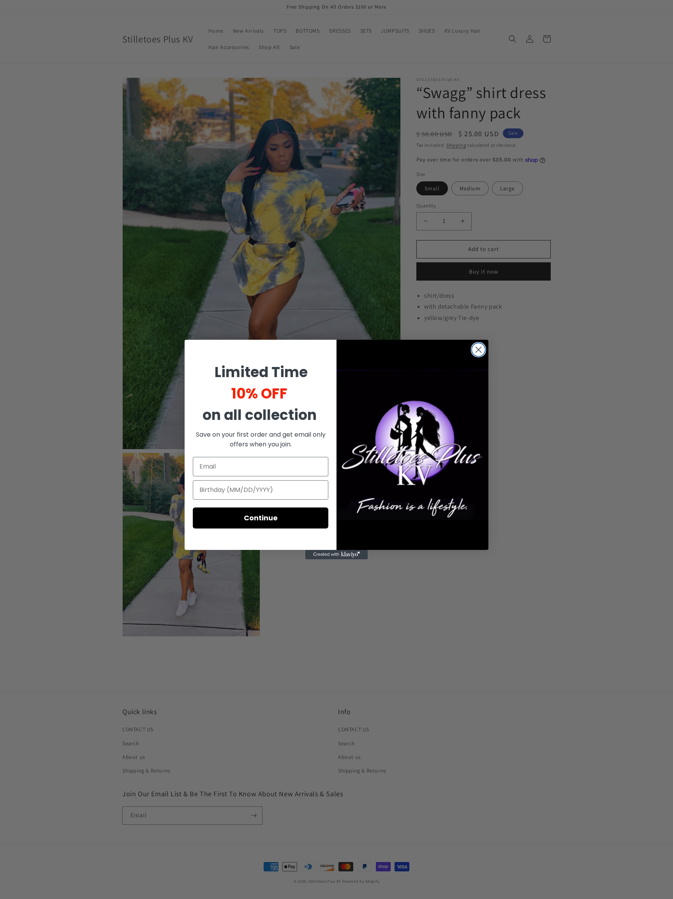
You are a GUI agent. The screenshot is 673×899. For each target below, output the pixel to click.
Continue (261, 518)
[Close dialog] (478, 349)
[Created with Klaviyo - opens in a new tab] (336, 554)
